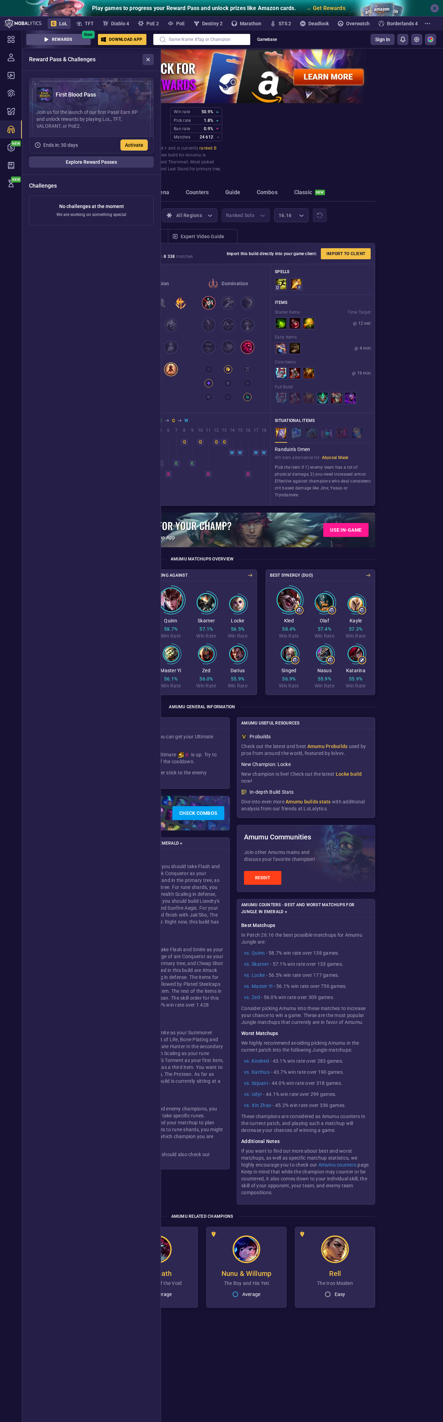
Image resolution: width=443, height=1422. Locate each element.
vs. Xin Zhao (257, 1105)
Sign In (382, 39)
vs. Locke (254, 975)
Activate (134, 145)
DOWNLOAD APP (125, 39)
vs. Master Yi (258, 986)
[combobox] (201, 39)
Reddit (262, 877)
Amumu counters (337, 1165)
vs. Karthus (257, 1072)
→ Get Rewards (325, 8)
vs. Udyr (253, 1094)
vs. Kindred (256, 1061)
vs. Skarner (256, 964)
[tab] (161, 193)
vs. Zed (252, 997)
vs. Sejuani (256, 1083)
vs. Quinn (254, 953)
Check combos (198, 813)
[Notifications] (402, 39)
